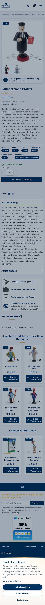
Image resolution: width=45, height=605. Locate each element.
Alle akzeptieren (22, 587)
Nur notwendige (22, 593)
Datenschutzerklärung (12, 581)
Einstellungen (22, 600)
